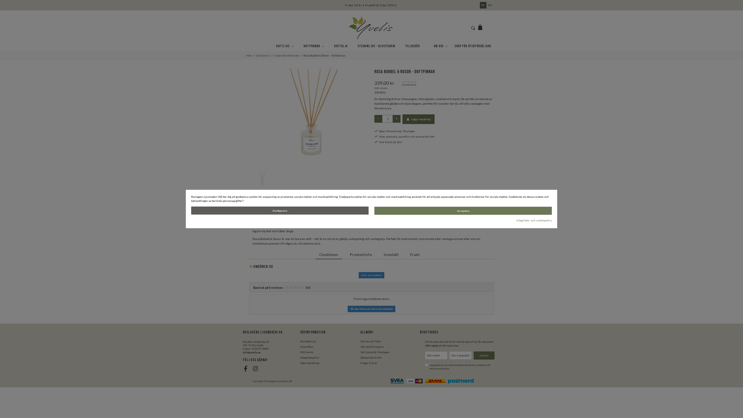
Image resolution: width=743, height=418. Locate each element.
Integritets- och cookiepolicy (534, 220)
